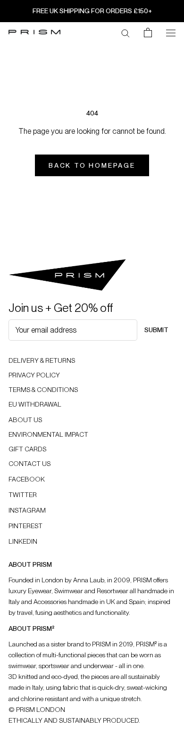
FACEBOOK (26, 479)
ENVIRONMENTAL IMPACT (48, 434)
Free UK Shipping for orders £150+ (92, 11)
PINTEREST (25, 526)
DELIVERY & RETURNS (41, 360)
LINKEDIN (22, 541)
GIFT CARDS (27, 449)
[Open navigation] (171, 32)
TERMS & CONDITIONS (43, 389)
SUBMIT (156, 330)
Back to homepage (92, 165)
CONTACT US (29, 463)
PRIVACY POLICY (34, 375)
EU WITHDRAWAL (34, 404)
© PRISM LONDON (36, 709)
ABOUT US (25, 420)
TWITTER (22, 494)
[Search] (125, 32)
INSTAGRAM (27, 510)
